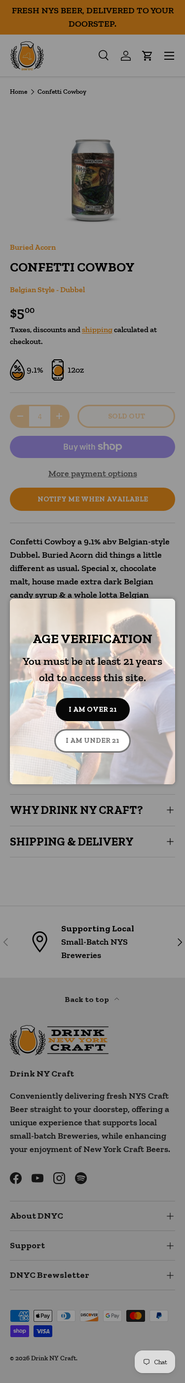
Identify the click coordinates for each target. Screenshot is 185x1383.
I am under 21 (92, 740)
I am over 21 (93, 709)
